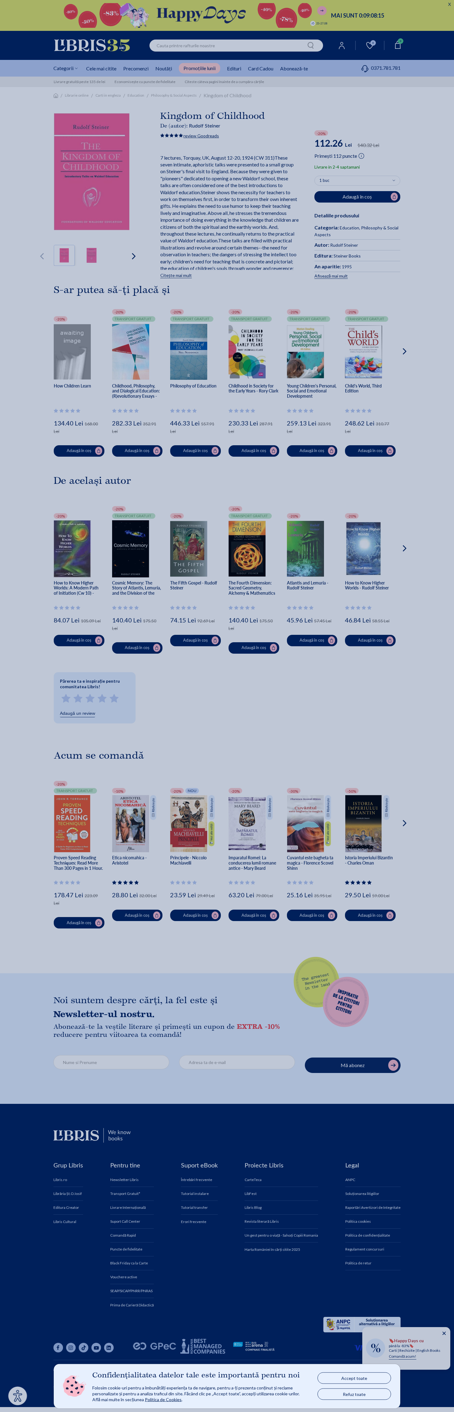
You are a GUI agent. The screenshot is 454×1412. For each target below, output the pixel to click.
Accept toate (354, 1378)
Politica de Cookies (163, 1399)
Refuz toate (354, 1394)
